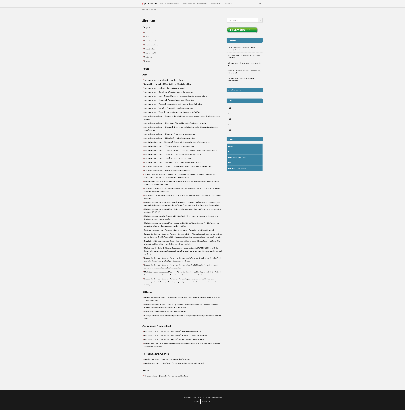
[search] (260, 20)
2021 (229, 130)
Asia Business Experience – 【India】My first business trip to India (168, 158)
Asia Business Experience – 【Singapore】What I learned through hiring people (172, 162)
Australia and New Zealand (156, 325)
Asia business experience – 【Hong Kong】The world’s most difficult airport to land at (175, 123)
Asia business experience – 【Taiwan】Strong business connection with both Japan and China (177, 166)
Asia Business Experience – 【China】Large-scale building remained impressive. (172, 154)
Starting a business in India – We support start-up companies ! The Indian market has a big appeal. (179, 230)
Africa (145, 370)
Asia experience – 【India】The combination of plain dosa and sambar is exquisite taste (175, 96)
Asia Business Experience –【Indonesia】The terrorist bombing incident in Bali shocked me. (177, 142)
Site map (153, 9)
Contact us (228, 4)
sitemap (196, 401)
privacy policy (206, 401)
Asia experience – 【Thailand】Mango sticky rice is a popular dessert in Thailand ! (173, 104)
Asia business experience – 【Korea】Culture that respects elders (167, 170)
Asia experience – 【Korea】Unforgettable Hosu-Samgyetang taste (168, 108)
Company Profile (215, 4)
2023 (229, 119)
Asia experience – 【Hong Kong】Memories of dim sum (164, 80)
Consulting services (172, 4)
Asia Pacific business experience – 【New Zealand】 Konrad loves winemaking (172, 331)
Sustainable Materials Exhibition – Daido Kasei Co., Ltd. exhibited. (167, 84)
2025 (229, 108)
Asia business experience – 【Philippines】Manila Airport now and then (169, 138)
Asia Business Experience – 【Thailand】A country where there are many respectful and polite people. (180, 150)
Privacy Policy (149, 33)
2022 (229, 124)
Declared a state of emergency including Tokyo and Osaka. (165, 311)
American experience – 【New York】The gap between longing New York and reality (174, 363)
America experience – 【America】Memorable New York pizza (167, 359)
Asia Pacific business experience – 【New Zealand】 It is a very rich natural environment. (176, 335)
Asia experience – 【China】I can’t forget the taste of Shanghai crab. (168, 92)
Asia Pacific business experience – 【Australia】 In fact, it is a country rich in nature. (174, 339)
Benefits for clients (188, 4)
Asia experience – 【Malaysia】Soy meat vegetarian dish (164, 88)
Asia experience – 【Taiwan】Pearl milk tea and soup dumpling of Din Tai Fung (172, 112)
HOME (146, 9)
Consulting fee (202, 4)
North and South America (155, 353)
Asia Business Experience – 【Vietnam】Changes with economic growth (170, 146)
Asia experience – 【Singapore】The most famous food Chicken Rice (169, 100)
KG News (147, 292)
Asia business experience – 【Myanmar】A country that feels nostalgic (169, 134)
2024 (229, 113)
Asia (144, 74)
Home (161, 4)
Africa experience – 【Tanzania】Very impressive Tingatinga (166, 376)
